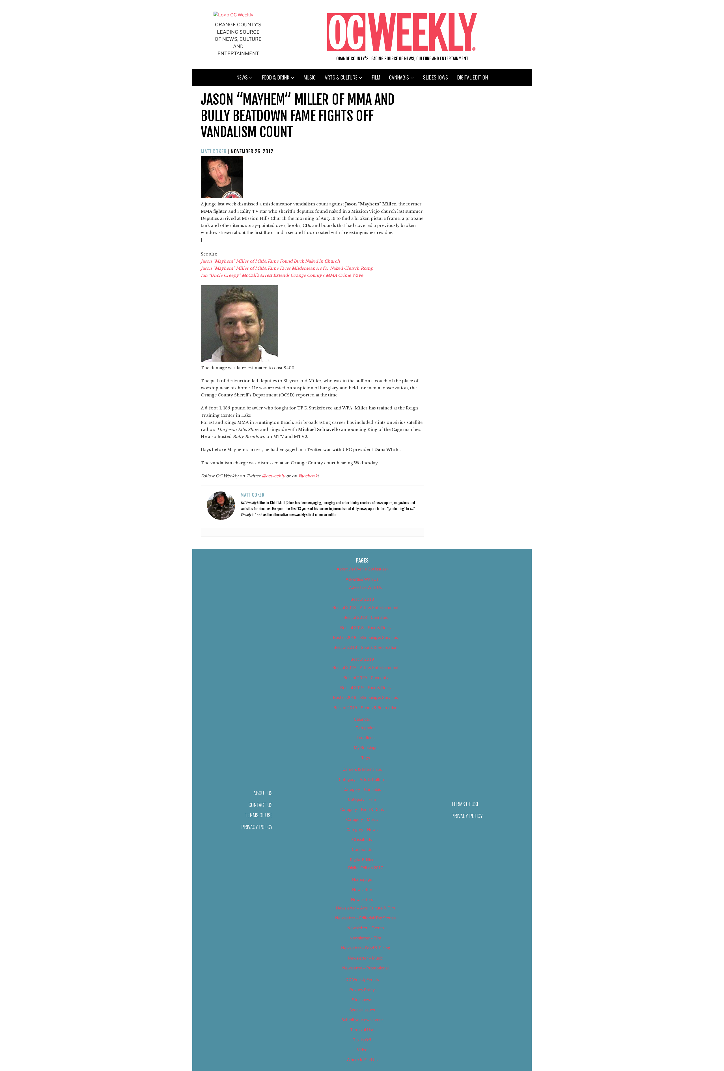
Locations (365, 737)
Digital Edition (472, 77)
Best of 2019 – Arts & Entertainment (365, 667)
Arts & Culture (341, 77)
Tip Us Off (362, 1039)
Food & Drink (275, 77)
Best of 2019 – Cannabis (365, 677)
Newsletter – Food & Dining (365, 947)
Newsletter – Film (365, 937)
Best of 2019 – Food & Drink (365, 687)
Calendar (362, 719)
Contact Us (261, 804)
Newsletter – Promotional (365, 967)
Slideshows (435, 77)
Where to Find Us (362, 1059)
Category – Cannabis (362, 789)
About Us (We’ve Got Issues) (362, 568)
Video (362, 1049)
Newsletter (362, 889)
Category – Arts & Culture (362, 779)
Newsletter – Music (365, 958)
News (242, 77)
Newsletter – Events (365, 927)
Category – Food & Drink (362, 809)
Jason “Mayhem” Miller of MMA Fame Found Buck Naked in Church (270, 261)
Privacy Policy (257, 826)
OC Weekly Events (362, 979)
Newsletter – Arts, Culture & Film (365, 907)
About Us (263, 793)
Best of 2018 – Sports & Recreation (365, 647)
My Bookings (365, 747)
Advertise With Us (362, 579)
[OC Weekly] (233, 15)
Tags (365, 757)
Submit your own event (362, 1019)
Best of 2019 (362, 659)
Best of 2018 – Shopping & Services (365, 637)
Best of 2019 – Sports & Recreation (365, 707)
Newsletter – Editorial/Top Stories (365, 917)
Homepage (362, 879)
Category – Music (362, 819)
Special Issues (362, 1009)
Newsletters (362, 899)
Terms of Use (259, 815)
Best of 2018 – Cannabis (365, 617)
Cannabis (399, 77)
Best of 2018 (362, 599)
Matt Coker (214, 151)
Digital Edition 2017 (365, 867)
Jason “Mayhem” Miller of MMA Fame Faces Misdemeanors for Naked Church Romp (287, 268)
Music (309, 77)
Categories (365, 727)
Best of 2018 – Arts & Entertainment (365, 607)
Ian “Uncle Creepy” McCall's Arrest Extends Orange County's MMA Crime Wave (282, 275)
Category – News (362, 829)
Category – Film (362, 799)
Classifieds (362, 839)
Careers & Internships (362, 769)
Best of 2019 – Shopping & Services (365, 697)
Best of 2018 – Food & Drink (365, 627)
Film (376, 77)
